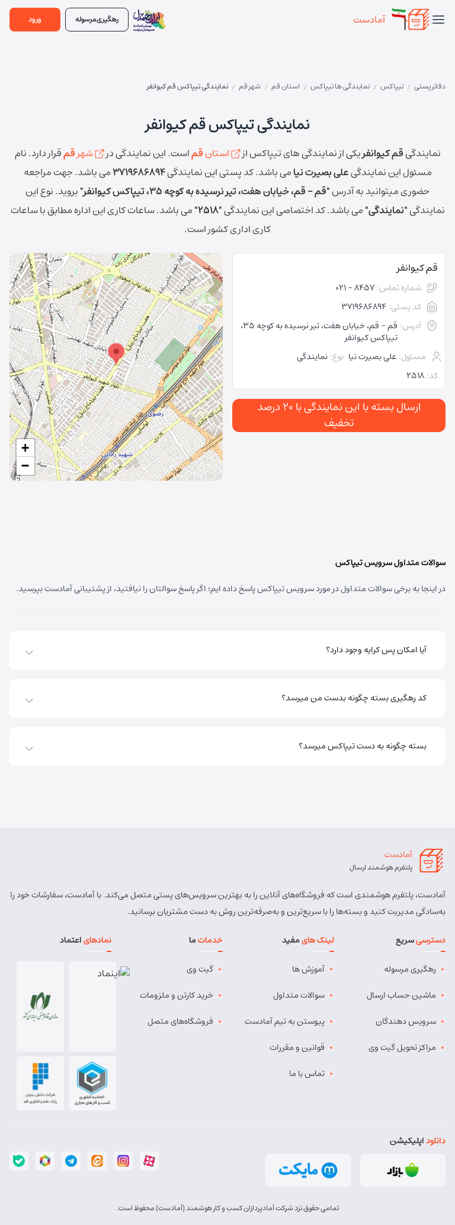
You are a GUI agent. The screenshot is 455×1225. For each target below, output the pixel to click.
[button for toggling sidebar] (438, 19)
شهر (79, 153)
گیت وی (200, 969)
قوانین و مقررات (297, 1047)
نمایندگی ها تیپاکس (340, 86)
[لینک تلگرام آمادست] (71, 1160)
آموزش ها (308, 969)
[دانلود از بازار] (403, 1170)
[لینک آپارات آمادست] (149, 1160)
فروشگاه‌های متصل (180, 1021)
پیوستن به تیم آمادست (285, 1021)
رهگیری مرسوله (410, 969)
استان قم (285, 86)
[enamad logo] (93, 1006)
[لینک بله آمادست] (18, 1160)
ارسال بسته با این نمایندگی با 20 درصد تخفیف (339, 415)
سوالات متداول (299, 995)
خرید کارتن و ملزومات (176, 995)
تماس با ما (307, 1074)
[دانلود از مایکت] (308, 1170)
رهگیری (96, 19)
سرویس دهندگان (406, 1021)
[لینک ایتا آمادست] (97, 1160)
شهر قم (250, 86)
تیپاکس (391, 86)
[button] (116, 355)
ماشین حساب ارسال (401, 995)
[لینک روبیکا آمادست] (45, 1160)
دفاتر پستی (430, 86)
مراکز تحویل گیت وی (402, 1047)
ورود (34, 19)
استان (211, 153)
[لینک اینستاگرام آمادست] (123, 1160)
